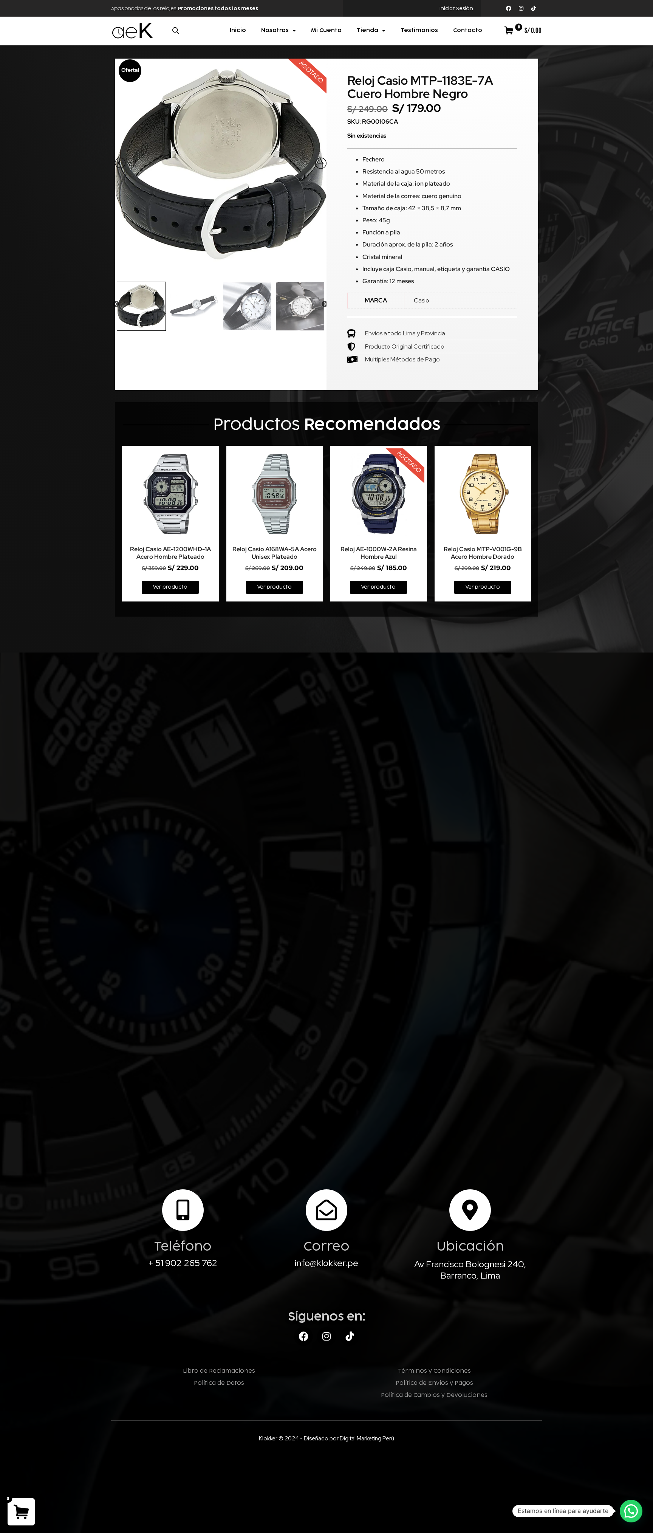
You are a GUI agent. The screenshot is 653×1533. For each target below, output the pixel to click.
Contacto (467, 30)
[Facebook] (508, 8)
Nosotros (275, 30)
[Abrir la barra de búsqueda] (175, 30)
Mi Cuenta (326, 30)
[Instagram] (521, 8)
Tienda (367, 30)
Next (324, 304)
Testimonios (419, 30)
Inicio (238, 30)
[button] (631, 1511)
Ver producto (170, 587)
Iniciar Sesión (456, 8)
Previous (116, 304)
